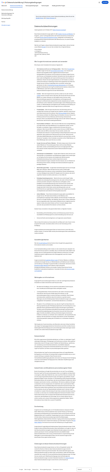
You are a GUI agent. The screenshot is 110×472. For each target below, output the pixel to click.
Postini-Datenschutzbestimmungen (48, 37)
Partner (3, 21)
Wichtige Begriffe (5, 18)
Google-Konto (71, 69)
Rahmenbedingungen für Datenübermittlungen (7, 14)
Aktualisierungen (5, 25)
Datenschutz (35, 469)
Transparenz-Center (58, 469)
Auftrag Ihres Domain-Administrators (57, 85)
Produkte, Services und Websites (65, 34)
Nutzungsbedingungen (32, 5)
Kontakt (44, 47)
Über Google (27, 469)
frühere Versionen (50, 18)
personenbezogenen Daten (57, 70)
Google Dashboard (43, 243)
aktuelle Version (39, 18)
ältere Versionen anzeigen (59, 30)
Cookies (39, 95)
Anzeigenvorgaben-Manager (41, 265)
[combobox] (84, 469)
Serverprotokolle (62, 113)
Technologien (45, 5)
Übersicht (4, 5)
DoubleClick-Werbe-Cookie (51, 260)
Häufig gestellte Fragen (58, 5)
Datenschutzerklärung (16, 5)
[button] (99, 2)
